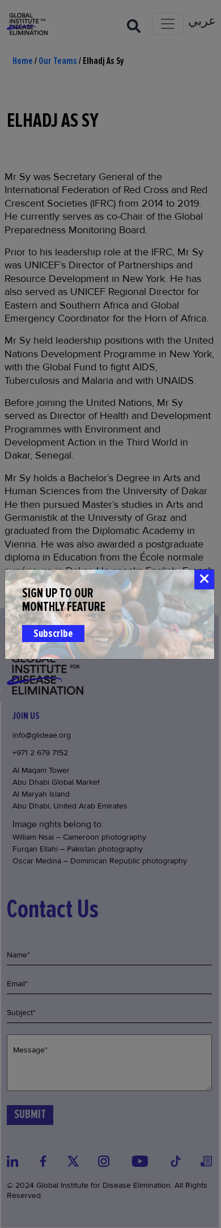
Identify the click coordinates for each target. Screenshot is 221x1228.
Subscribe (53, 633)
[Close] (204, 579)
